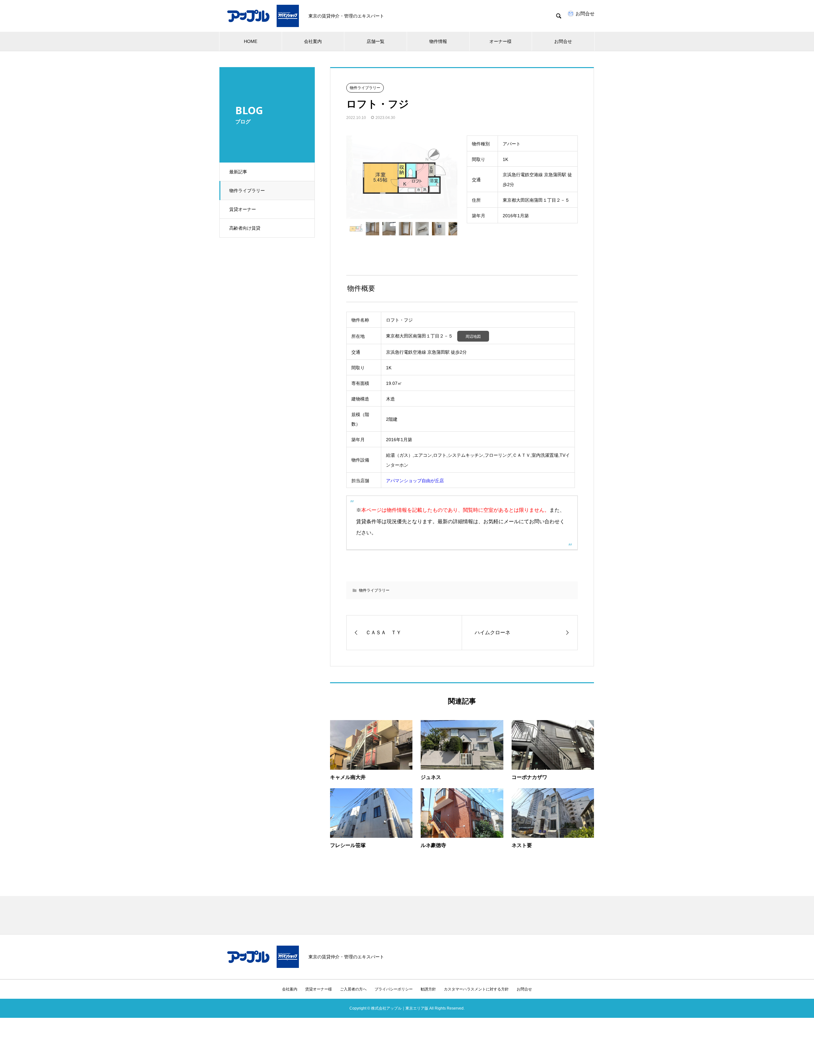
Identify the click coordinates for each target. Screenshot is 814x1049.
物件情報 (438, 41)
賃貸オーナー (242, 209)
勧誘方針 (428, 989)
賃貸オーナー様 (318, 989)
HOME (250, 41)
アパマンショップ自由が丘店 (415, 480)
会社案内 (313, 41)
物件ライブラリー (247, 190)
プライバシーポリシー (394, 989)
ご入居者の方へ (353, 989)
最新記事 (238, 171)
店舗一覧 (375, 41)
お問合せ (563, 41)
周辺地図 (473, 336)
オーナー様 (500, 41)
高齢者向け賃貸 (244, 228)
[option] (401, 177)
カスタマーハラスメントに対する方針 (476, 989)
